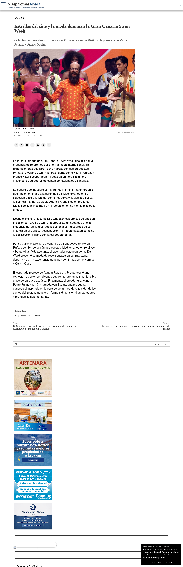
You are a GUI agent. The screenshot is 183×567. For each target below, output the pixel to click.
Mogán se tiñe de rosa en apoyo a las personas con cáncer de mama (136, 327)
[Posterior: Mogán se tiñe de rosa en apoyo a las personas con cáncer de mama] (48, 145)
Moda (37, 315)
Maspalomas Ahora (23, 315)
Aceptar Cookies (155, 562)
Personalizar (168, 562)
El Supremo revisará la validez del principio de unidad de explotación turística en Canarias (45, 327)
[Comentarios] (37, 145)
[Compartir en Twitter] (21, 145)
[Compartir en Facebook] (16, 145)
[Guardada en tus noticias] (32, 145)
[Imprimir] (27, 145)
